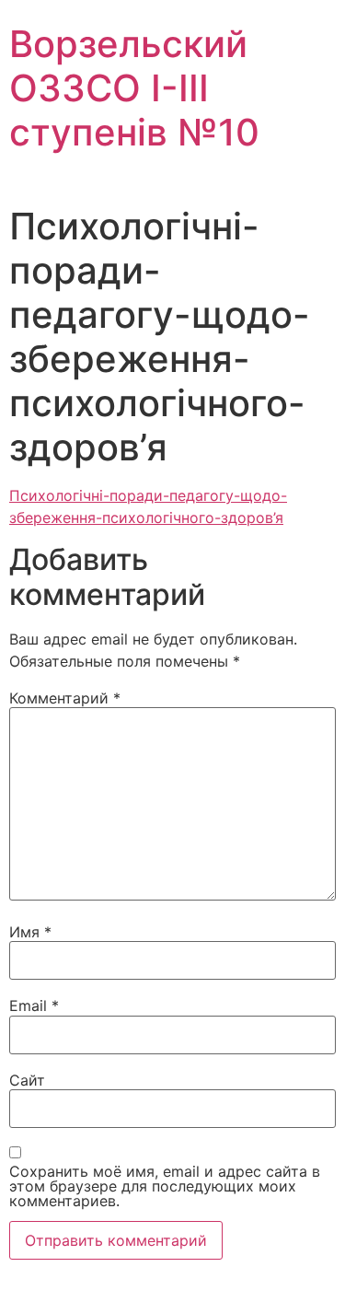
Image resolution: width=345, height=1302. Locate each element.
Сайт (27, 1080)
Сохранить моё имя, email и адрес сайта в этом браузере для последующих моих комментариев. (164, 1186)
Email (34, 1005)
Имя (30, 931)
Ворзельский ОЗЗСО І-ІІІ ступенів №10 (134, 88)
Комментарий (65, 698)
